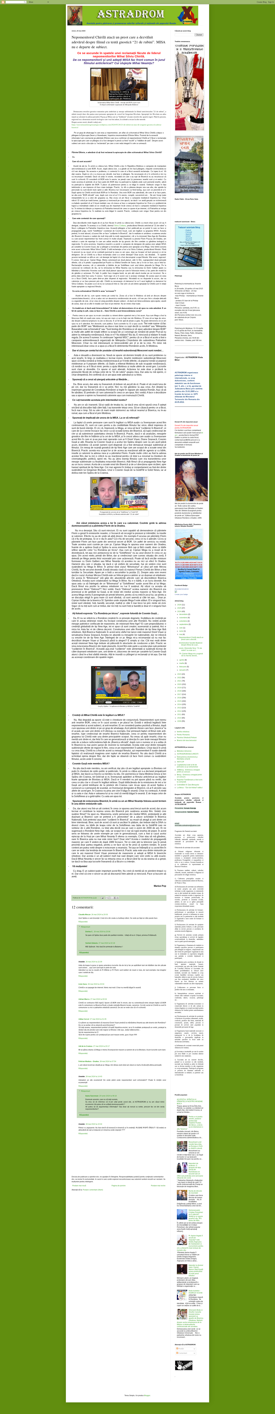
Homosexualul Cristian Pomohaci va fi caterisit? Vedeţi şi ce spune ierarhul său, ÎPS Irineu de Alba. (196, 1215)
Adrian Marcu (84, 999)
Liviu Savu (82, 984)
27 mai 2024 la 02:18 (107, 943)
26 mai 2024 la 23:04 (96, 984)
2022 (179, 678)
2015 (179, 701)
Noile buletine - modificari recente (196, 1292)
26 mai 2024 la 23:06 (102, 932)
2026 (179, 605)
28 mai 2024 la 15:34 (94, 1124)
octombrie (183, 621)
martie (182, 663)
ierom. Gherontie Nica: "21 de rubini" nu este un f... (190, 649)
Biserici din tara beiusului (187, 740)
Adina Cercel (83, 1019)
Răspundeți (83, 922)
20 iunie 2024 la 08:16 (108, 1096)
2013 (179, 708)
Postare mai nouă (79, 1186)
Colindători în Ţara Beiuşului (188, 785)
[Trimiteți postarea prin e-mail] (102, 898)
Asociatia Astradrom (182, 589)
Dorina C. (89, 932)
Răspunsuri (85, 927)
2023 (179, 674)
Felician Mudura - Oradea (88, 1061)
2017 (179, 694)
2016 (179, 698)
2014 (179, 704)
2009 (179, 721)
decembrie (183, 614)
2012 (179, 711)
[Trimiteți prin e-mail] (106, 897)
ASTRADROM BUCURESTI (187, 754)
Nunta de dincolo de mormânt (195, 1192)
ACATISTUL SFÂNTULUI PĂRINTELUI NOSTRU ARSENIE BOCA (190, 1101)
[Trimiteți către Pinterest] (117, 897)
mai (181, 634)
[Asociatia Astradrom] (176, 592)
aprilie (182, 660)
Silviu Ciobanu (120, 225)
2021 (179, 681)
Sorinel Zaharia (91, 943)
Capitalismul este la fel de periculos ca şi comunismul (187, 766)
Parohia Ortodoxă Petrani (187, 738)
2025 (179, 608)
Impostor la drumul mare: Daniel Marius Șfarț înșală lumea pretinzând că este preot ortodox (196, 1270)
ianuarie (182, 670)
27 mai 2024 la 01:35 (98, 1019)
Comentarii (182, 1353)
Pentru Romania (183, 735)
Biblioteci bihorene (184, 751)
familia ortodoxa (183, 732)
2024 (179, 611)
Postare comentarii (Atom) (93, 1190)
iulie (181, 628)
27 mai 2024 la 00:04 (98, 999)
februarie (183, 667)
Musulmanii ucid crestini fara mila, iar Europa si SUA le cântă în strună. (195, 1145)
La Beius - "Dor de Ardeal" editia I (190, 788)
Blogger (147, 1395)
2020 (179, 684)
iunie (181, 631)
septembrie (183, 624)
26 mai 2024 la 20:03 (99, 915)
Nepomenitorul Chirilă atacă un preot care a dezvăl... (191, 638)
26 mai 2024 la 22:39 (94, 962)
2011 (179, 714)
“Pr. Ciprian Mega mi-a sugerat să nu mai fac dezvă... (191, 655)
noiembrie (183, 618)
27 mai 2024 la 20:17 (101, 1046)
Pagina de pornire (119, 1186)
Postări (181, 1349)
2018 (179, 691)
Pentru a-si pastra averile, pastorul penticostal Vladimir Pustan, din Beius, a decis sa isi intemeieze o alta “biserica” (190, 1123)
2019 (179, 688)
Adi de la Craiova (85, 1046)
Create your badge (181, 594)
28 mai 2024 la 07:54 (108, 1061)
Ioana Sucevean (91, 1096)
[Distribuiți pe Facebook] (114, 897)
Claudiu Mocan (84, 915)
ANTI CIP (180, 762)
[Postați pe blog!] (109, 897)
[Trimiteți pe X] (112, 897)
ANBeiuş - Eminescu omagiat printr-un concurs (188, 771)
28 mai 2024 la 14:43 (94, 1076)
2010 (179, 718)
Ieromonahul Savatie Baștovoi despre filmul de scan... (190, 644)
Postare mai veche (158, 1186)
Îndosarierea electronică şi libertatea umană (187, 758)
